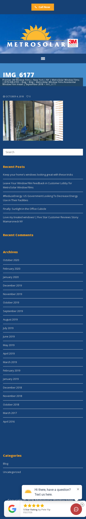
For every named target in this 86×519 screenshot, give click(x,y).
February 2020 (11, 268)
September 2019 (13, 311)
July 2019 (8, 328)
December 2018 (12, 387)
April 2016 (9, 421)
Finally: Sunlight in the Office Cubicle (24, 209)
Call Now (44, 7)
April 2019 (9, 353)
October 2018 (11, 404)
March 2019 (10, 362)
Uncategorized (12, 472)
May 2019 (8, 345)
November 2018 (12, 396)
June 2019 (9, 336)
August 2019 (10, 319)
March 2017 (10, 413)
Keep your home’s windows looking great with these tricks (38, 174)
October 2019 (11, 302)
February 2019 (11, 370)
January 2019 (11, 379)
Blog (5, 463)
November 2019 (12, 294)
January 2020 (11, 277)
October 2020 (11, 260)
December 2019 (12, 285)
